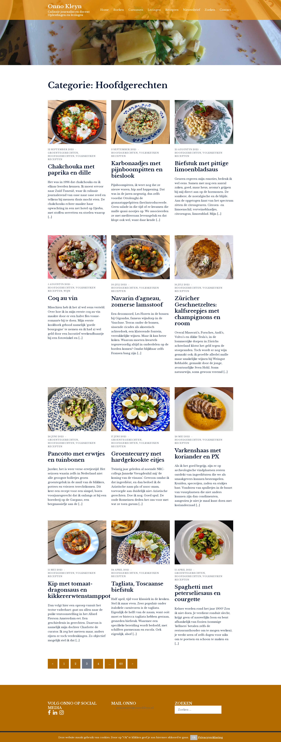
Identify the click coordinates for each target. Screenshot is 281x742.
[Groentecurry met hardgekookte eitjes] (140, 408)
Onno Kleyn (65, 6)
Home (104, 9)
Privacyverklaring (210, 737)
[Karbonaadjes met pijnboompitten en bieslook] (140, 121)
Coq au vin (63, 298)
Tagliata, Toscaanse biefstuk (137, 586)
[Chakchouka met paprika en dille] (77, 121)
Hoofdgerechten (61, 156)
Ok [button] (193, 737)
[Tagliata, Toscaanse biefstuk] (140, 542)
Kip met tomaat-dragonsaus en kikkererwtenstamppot (79, 589)
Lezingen (154, 9)
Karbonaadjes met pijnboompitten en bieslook (137, 169)
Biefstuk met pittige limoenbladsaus (201, 166)
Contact (225, 9)
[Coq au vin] (77, 256)
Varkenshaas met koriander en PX (198, 453)
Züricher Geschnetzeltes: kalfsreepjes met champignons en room (197, 311)
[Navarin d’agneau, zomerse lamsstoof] (140, 257)
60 (121, 663)
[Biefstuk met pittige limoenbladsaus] (204, 121)
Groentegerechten (63, 153)
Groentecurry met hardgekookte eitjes (137, 456)
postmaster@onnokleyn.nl (135, 707)
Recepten (172, 9)
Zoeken (210, 9)
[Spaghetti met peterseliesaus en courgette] (204, 542)
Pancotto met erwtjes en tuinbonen (76, 456)
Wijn (67, 291)
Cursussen (135, 9)
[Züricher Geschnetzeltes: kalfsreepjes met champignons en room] (204, 257)
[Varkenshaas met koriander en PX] (204, 408)
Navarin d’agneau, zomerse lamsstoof (137, 301)
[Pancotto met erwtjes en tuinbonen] (77, 408)
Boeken (118, 9)
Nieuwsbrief (191, 9)
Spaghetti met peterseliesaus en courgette (198, 593)
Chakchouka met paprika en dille (71, 169)
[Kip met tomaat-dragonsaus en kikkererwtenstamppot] (77, 542)
